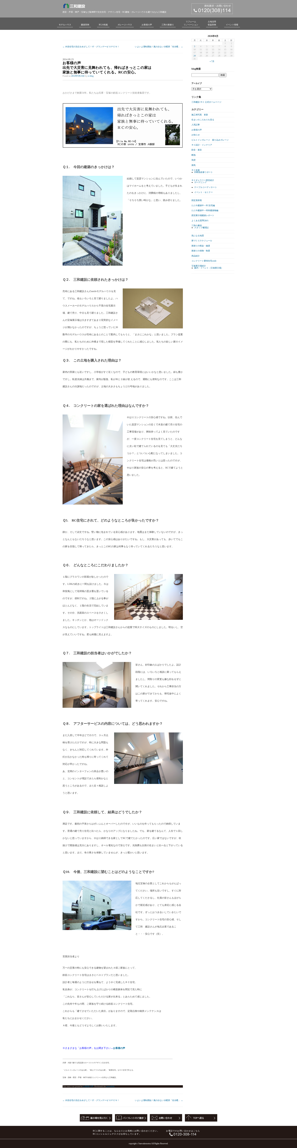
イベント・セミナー (203, 192)
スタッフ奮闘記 (201, 227)
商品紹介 (195, 256)
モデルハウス (65, 24)
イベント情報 (232, 24)
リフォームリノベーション (191, 23)
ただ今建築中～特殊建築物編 (204, 210)
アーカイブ (196, 83)
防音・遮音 (196, 150)
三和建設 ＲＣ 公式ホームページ (206, 102)
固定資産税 (196, 200)
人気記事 (195, 124)
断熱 (193, 155)
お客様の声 (147, 24)
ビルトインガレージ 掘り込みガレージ (210, 140)
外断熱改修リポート (203, 172)
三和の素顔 (196, 225)
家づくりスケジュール (201, 240)
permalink (110, 1086)
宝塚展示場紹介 (198, 266)
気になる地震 (197, 235)
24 (195, 56)
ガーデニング (200, 182)
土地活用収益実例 (212, 23)
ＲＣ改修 (195, 170)
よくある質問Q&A (199, 220)
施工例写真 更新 (199, 115)
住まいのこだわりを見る (202, 120)
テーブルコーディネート (205, 187)
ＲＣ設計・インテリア (201, 145)
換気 (193, 165)
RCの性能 (103, 24)
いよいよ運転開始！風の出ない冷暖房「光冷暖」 (159, 46)
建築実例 (85, 24)
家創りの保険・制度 (200, 251)
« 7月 (212, 61)
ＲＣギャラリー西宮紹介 (202, 180)
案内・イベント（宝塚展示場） (208, 268)
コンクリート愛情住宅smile (203, 261)
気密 (193, 160)
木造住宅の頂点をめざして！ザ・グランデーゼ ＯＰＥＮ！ (91, 46)
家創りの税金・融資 (200, 246)
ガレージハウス (125, 24)
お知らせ (195, 135)
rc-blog (91, 76)
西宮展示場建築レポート (202, 215)
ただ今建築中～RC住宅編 (203, 205)
